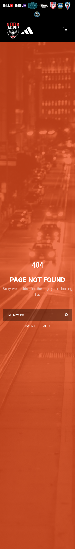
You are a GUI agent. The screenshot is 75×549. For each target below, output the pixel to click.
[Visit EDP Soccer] (67, 5)
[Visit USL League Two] (9, 5)
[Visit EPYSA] (60, 5)
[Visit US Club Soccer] (44, 5)
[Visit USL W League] (21, 5)
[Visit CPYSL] (36, 14)
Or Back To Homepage (37, 326)
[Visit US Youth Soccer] (53, 5)
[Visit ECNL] (33, 5)
